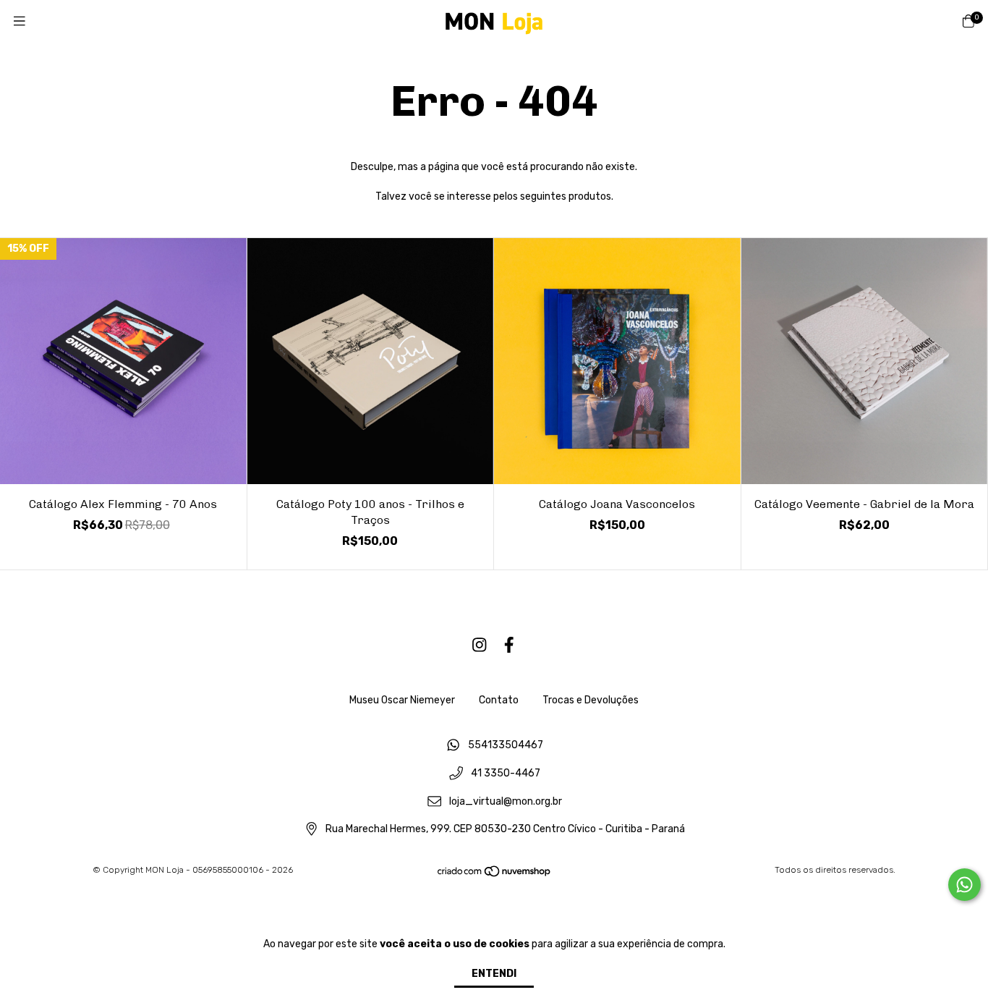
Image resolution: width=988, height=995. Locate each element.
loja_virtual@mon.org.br (505, 801)
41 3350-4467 (505, 774)
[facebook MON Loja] (509, 645)
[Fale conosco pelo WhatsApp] (964, 884)
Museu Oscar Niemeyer (402, 700)
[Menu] (19, 22)
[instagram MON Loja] (479, 645)
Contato (499, 700)
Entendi (494, 974)
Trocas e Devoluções (590, 700)
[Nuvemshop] (495, 875)
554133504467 (505, 746)
